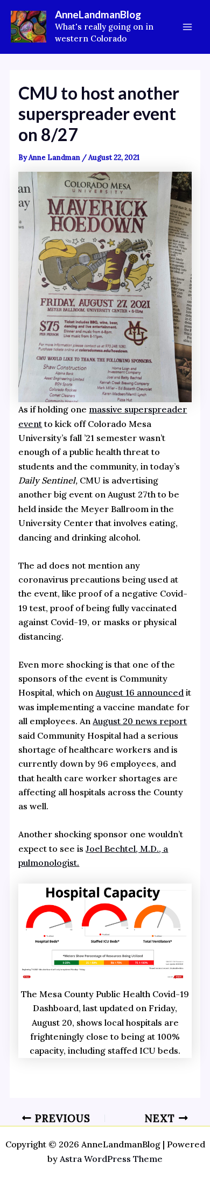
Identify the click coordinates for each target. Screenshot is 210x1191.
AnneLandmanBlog (98, 14)
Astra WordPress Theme (111, 1158)
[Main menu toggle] (187, 27)
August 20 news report (140, 721)
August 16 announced (139, 692)
